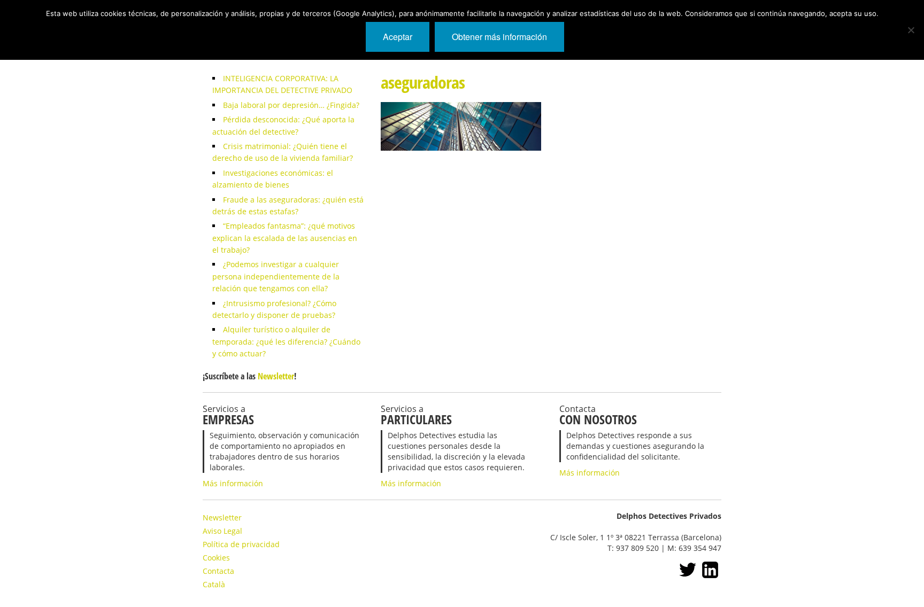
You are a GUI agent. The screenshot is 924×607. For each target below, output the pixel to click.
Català (214, 584)
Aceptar (397, 36)
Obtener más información (499, 36)
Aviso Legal (222, 531)
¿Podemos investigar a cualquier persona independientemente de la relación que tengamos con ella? (276, 276)
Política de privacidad (241, 544)
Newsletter (276, 376)
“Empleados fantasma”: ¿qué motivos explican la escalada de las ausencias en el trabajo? (284, 238)
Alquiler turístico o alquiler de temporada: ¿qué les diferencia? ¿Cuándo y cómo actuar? (286, 341)
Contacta (218, 571)
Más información (233, 483)
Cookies (216, 557)
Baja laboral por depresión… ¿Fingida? (291, 105)
